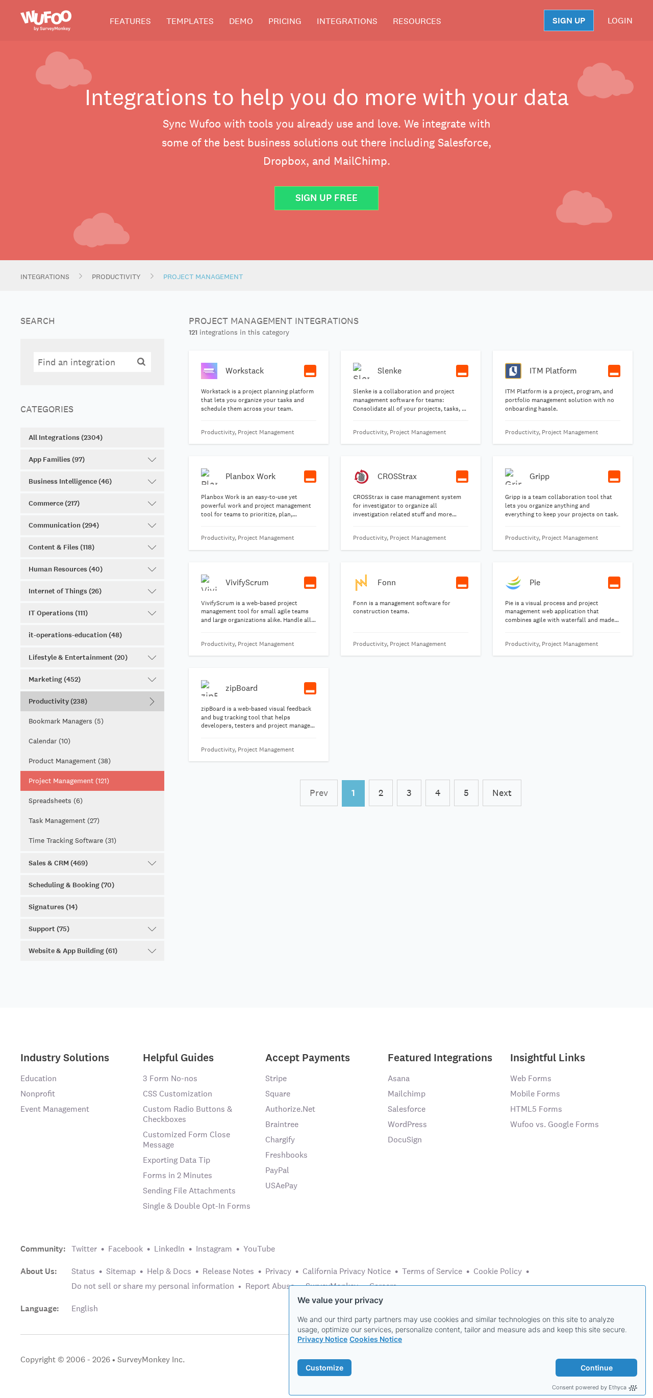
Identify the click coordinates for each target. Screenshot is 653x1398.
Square (277, 1093)
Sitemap (121, 1271)
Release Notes (228, 1271)
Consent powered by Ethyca (589, 1387)
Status (83, 1271)
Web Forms (530, 1078)
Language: (39, 1309)
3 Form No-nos (170, 1078)
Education (38, 1078)
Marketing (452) (55, 679)
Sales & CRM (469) (58, 863)
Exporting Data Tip (176, 1160)
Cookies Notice (375, 1339)
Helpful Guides (178, 1057)
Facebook (125, 1248)
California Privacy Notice (347, 1271)
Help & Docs (169, 1271)
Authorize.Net (290, 1109)
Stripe (276, 1078)
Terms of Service (432, 1271)
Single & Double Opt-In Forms (196, 1206)
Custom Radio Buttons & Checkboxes (187, 1114)
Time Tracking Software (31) (72, 840)
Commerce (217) (54, 503)
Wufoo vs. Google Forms (554, 1124)
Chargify (280, 1139)
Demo (241, 21)
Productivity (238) (58, 701)
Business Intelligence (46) (70, 481)
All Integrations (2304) (66, 437)
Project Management (203, 276)
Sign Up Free (326, 197)
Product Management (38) (70, 760)
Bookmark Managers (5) (66, 721)
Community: (43, 1249)
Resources (417, 21)
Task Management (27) (64, 820)
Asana (399, 1078)
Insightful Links (547, 1057)
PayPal (277, 1170)
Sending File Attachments (189, 1190)
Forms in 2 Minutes (177, 1175)
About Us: (38, 1271)
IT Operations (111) (58, 613)
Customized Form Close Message (186, 1139)
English (84, 1308)
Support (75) (49, 929)
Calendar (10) (49, 740)
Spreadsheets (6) (56, 800)
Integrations (347, 21)
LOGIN (620, 20)
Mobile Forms (535, 1093)
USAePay (281, 1185)
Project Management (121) (69, 780)
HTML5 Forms (536, 1109)
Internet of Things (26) (65, 591)
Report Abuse (269, 1286)
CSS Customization (177, 1093)
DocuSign (405, 1139)
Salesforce (406, 1109)
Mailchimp (406, 1093)
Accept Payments (307, 1057)
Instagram (214, 1248)
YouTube (259, 1248)
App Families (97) (57, 459)
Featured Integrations (440, 1057)
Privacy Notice (322, 1339)
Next (502, 792)
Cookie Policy (497, 1271)
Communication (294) (64, 525)
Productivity (116, 276)
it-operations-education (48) (75, 635)
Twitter (84, 1248)
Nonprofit (37, 1093)
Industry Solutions (64, 1057)
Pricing (285, 21)
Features (130, 21)
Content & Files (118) (61, 547)
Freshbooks (286, 1155)
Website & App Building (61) (73, 951)
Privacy (278, 1271)
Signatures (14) (53, 907)
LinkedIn (169, 1248)
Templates (190, 21)
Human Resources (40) (66, 569)
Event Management (54, 1109)
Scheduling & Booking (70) (71, 885)
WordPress (407, 1124)
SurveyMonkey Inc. (151, 1359)
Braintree (281, 1124)
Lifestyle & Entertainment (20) (78, 657)
